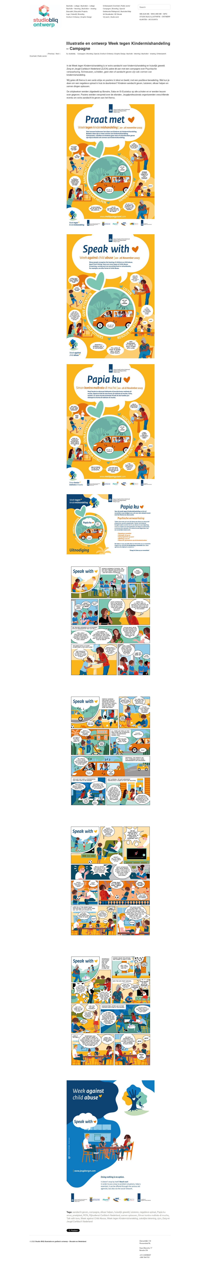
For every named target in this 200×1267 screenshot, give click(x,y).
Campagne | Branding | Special (114, 8)
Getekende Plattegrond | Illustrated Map (117, 11)
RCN (85, 1215)
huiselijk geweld (121, 1211)
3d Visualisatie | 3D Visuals (112, 14)
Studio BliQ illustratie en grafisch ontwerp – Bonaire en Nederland (60, 1241)
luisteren (135, 1211)
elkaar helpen (106, 1211)
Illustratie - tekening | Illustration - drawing (141, 53)
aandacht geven (80, 1211)
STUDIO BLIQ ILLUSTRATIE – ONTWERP (155, 16)
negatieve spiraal (148, 1211)
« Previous (50, 53)
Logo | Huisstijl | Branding (75, 14)
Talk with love (73, 1218)
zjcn (159, 1218)
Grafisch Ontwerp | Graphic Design (79, 17)
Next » (58, 53)
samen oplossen (129, 1215)
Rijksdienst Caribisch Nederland (104, 1215)
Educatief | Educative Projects (77, 11)
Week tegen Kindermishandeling (122, 1218)
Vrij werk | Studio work (111, 17)
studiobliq (72, 53)
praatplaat (77, 1215)
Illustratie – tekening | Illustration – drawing (81, 8)
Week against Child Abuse (93, 1218)
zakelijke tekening (147, 1218)
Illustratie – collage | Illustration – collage (80, 6)
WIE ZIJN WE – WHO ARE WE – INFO (153, 14)
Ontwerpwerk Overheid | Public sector (116, 6)
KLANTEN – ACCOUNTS (149, 19)
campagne (94, 1211)
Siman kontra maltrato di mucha (153, 1215)
